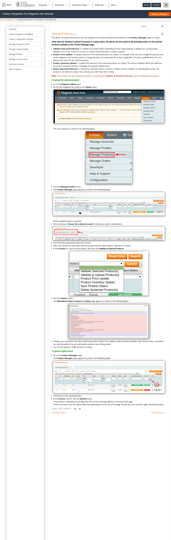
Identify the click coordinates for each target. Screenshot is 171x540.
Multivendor (59, 5)
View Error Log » (158, 413)
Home (2, 20)
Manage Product (15, 54)
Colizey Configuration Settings (21, 39)
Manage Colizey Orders (18, 59)
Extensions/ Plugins (79, 5)
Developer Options (16, 64)
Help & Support (15, 69)
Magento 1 (11, 20)
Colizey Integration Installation (21, 34)
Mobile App (99, 5)
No (80, 409)
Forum (156, 5)
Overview (12, 29)
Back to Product (159, 14)
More (113, 5)
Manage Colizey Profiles (18, 49)
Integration (43, 5)
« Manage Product (59, 413)
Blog (146, 5)
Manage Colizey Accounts (19, 44)
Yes (75, 409)
